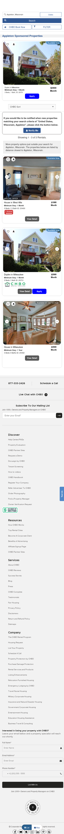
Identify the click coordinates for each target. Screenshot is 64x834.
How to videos (14, 472)
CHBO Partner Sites (16, 450)
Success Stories (15, 576)
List (27, 827)
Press (10, 586)
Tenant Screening (15, 466)
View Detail (32, 218)
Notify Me (33, 130)
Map (38, 827)
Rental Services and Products (20, 669)
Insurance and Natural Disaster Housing (25, 702)
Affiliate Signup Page (17, 546)
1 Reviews (8, 211)
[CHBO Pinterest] (43, 832)
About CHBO (13, 565)
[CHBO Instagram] (32, 832)
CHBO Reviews (14, 570)
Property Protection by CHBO (21, 659)
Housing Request (15, 642)
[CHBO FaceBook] (15, 832)
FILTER (46, 27)
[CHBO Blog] (26, 832)
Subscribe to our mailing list (33, 405)
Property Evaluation (16, 445)
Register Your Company (18, 483)
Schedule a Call (49, 383)
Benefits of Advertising (18, 541)
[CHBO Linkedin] (37, 832)
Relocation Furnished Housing (21, 680)
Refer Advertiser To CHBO (19, 488)
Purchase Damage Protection (20, 664)
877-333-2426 (16, 383)
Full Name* (6, 743)
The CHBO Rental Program (19, 637)
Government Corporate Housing (22, 707)
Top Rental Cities (15, 530)
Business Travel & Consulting (20, 723)
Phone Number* (8, 768)
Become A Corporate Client (20, 536)
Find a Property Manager (19, 499)
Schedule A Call (14, 653)
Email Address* (8, 755)
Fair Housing (13, 603)
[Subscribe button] (59, 415)
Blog (10, 581)
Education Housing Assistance (21, 718)
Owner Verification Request (20, 504)
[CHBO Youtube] (20, 832)
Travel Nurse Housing (17, 691)
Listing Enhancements (17, 675)
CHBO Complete (15, 592)
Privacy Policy (14, 608)
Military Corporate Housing (19, 696)
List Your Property (16, 648)
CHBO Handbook (15, 477)
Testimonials (13, 597)
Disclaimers (13, 613)
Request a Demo (15, 456)
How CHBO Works (16, 525)
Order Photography (16, 493)
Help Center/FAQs (16, 439)
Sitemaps (12, 624)
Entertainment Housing (18, 712)
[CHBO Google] (49, 832)
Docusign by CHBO (16, 461)
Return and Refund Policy (19, 619)
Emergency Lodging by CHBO (21, 686)
